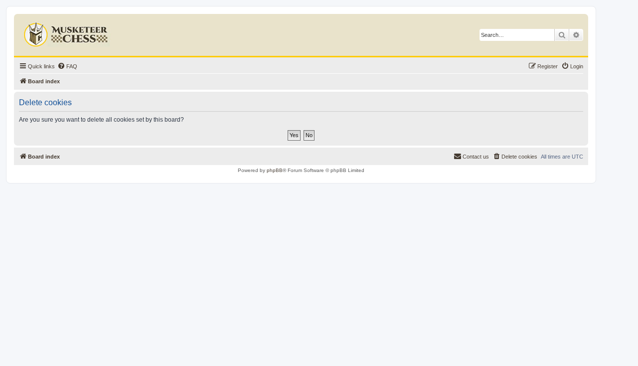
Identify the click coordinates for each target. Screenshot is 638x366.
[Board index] (67, 32)
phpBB (275, 170)
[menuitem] (67, 66)
